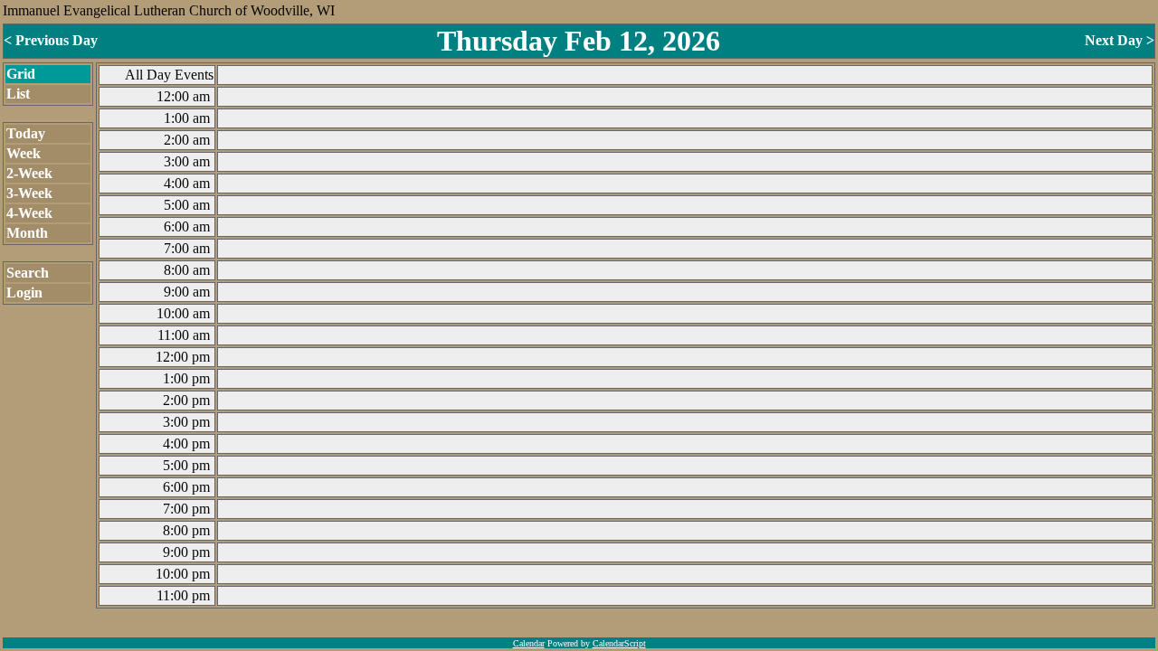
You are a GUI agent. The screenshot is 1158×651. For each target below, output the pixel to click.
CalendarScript (619, 643)
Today (25, 133)
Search (27, 272)
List (18, 93)
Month (27, 233)
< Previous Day (51, 40)
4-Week (29, 213)
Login (24, 292)
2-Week (29, 173)
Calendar (529, 643)
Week (23, 153)
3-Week (29, 193)
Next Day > (1119, 40)
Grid (20, 73)
